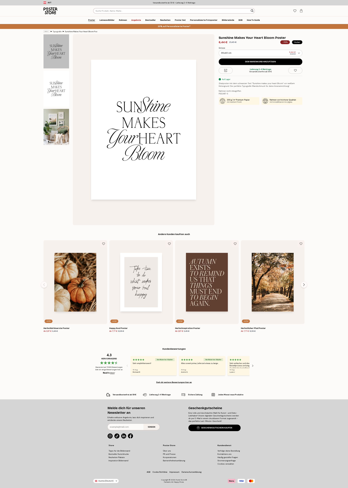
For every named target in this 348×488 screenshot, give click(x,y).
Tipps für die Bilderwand (119, 451)
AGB (148, 472)
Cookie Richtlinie (160, 472)
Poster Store (180, 480)
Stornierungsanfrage (226, 460)
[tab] (295, 11)
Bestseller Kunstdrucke (119, 454)
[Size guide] (226, 70)
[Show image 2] (56, 89)
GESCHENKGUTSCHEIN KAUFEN (216, 428)
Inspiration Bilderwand (118, 460)
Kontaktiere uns (224, 454)
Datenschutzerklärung (191, 472)
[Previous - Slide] (44, 284)
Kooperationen (169, 457)
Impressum (174, 472)
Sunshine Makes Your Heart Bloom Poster (81, 31)
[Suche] (252, 11)
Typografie (57, 31)
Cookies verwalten (225, 464)
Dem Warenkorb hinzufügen (260, 62)
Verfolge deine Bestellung (228, 451)
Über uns (167, 451)
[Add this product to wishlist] (295, 70)
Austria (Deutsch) (106, 481)
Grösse (222, 48)
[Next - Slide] (304, 284)
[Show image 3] (56, 127)
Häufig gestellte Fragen (227, 457)
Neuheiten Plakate (117, 457)
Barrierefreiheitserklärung (174, 460)
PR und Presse (169, 454)
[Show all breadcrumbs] (46, 31)
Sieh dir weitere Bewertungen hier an (174, 382)
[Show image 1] (56, 51)
